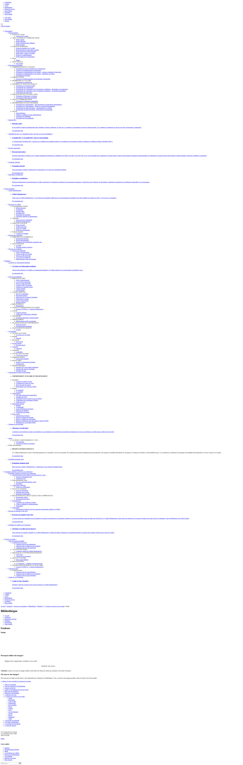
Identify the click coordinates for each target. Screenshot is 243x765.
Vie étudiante (12, 331)
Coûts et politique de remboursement (27, 504)
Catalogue (8, 617)
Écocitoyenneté (16, 343)
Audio (10, 698)
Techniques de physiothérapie (25, 118)
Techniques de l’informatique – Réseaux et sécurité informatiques (35, 106)
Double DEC (12, 120)
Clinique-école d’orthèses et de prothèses (28, 546)
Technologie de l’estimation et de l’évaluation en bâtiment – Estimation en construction (42, 89)
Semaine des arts (21, 371)
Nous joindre (8, 14)
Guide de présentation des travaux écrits (16, 689)
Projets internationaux (22, 240)
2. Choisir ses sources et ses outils (54, 606)
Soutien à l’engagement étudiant (25, 362)
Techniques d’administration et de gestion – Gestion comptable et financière (38, 72)
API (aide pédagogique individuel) (26, 395)
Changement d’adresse (23, 416)
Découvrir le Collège (14, 204)
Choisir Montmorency (15, 190)
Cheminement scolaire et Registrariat (19, 372)
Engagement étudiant (22, 238)
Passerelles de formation (23, 215)
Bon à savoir (16, 414)
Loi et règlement (13, 712)
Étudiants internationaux (23, 221)
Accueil (3, 606)
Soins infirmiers (20, 113)
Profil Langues (20, 45)
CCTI (6, 6)
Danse (18, 60)
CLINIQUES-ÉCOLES (19, 542)
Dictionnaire (12, 703)
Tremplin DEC (20, 213)
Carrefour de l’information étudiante (19, 262)
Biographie (11, 700)
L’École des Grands (22, 355)
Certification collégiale (19, 485)
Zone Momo (8, 11)
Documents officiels (18, 404)
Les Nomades (20, 442)
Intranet (7, 21)
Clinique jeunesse (21, 312)
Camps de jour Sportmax (23, 556)
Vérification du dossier (23, 412)
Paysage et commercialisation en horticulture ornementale (33, 79)
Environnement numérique (24, 326)
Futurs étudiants (9, 189)
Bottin (2, 738)
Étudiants (8, 261)
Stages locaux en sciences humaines (26, 297)
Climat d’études (20, 289)
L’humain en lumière (22, 233)
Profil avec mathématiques (24, 55)
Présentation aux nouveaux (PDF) (26, 386)
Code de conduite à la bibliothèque (15, 686)
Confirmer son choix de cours (25, 383)
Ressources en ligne (10, 619)
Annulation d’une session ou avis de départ (29, 398)
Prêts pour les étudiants (11, 691)
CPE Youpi (19, 554)
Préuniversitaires (13, 33)
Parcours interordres (14, 148)
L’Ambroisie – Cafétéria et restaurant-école (29, 563)
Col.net (3, 26)
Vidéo (10, 719)
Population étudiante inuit (16, 459)
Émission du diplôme (22, 410)
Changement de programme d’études (27, 400)
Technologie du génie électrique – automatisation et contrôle (34, 108)
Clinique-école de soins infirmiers (26, 548)
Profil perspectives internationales (26, 51)
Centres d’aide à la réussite (24, 254)
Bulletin (18, 405)
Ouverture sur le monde (23, 335)
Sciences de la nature (22, 36)
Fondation (8, 12)
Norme (10, 713)
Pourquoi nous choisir (22, 492)
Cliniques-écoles (13, 568)
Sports (10, 438)
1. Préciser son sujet (10, 695)
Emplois (7, 748)
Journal (10, 708)
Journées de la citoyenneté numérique (27, 367)
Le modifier (19, 392)
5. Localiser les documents (12, 724)
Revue (10, 715)
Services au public (10, 539)
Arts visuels (19, 63)
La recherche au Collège (12, 753)
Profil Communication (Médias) (25, 43)
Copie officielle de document (24, 409)
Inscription (19, 483)
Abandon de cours (21, 397)
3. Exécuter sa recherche (12, 720)
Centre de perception (22, 300)
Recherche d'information (12, 693)
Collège (7, 4)
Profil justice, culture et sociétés (25, 53)
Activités (18, 245)
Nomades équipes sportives (24, 247)
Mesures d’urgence (10, 758)
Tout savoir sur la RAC (23, 499)
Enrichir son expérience (15, 235)
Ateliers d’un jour (21, 227)
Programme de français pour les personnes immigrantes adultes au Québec (38, 509)
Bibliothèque (8, 7)
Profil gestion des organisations (25, 57)
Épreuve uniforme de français (25, 417)
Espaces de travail (10, 688)
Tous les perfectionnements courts (26, 482)
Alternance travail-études (23, 242)
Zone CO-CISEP (21, 228)
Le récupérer (20, 390)
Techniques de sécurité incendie (25, 86)
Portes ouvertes (20, 225)
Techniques (19, 209)
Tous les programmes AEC (24, 477)
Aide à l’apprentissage (22, 252)
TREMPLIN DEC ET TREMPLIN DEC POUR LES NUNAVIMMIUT (30, 134)
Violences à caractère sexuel (24, 287)
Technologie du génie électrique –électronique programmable (34, 109)
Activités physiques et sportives (25, 443)
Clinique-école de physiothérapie (26, 544)
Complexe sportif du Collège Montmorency (29, 551)
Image (10, 707)
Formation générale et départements (26, 216)
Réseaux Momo (20, 302)
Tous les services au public (16, 541)
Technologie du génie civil (24, 92)
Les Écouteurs (20, 290)
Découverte (19, 341)
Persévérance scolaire (22, 299)
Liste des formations (22, 490)
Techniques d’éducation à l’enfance (26, 96)
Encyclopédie (12, 705)
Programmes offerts (22, 497)
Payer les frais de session (23, 385)
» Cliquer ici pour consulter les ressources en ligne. (16, 681)
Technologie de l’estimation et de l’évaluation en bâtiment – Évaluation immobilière (41, 91)
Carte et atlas (12, 701)
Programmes (8, 31)
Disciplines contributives (15, 174)
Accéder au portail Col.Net (24, 381)
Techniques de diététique (23, 116)
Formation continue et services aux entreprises (18, 472)
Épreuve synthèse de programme (26, 419)
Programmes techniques (15, 65)
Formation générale (14, 162)
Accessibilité (8, 756)
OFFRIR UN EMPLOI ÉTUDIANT (19, 525)
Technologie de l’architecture (24, 87)
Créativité (15, 347)
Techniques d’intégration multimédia (27, 101)
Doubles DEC (20, 211)
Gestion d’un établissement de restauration (28, 70)
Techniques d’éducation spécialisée (26, 98)
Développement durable (12, 749)
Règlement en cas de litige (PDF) (26, 422)
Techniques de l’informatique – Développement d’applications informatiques (39, 104)
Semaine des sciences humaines (25, 369)
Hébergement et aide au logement (26, 259)
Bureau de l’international (12, 755)
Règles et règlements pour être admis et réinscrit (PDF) (32, 421)
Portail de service (10, 9)
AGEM (18, 330)
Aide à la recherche (10, 684)
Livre (10, 710)
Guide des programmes (23, 230)
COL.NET (8, 17)
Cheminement (16, 393)
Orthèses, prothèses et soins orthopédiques (28, 115)
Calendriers (8, 2)
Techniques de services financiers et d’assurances (30, 68)
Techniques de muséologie (24, 82)
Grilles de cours (20, 402)
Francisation (15, 507)
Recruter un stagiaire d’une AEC (18, 511)
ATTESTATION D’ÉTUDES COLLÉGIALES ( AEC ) (29, 475)
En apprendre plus (17, 130)
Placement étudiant (21, 295)
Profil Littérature (21, 41)
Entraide (18, 338)
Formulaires (19, 506)
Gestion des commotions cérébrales (26, 314)
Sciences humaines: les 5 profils (25, 48)
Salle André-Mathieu (22, 560)
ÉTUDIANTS (16, 501)
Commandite (20, 407)
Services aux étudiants (15, 249)
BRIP (6, 751)
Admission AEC (21, 478)
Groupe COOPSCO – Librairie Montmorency (30, 309)
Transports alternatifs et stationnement (27, 318)
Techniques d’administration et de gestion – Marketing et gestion (35, 74)
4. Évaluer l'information (12, 722)
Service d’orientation (22, 294)
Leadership (19, 352)
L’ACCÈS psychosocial (23, 257)
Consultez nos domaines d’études (26, 502)
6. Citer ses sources (10, 725)
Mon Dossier (8, 760)
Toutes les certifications (23, 487)
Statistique (11, 717)
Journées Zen (20, 364)
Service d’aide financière (23, 256)
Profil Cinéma (20, 39)
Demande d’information (23, 494)
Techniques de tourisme (23, 75)
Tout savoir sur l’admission (24, 220)
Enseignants (8, 622)
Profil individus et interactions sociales (27, 50)
